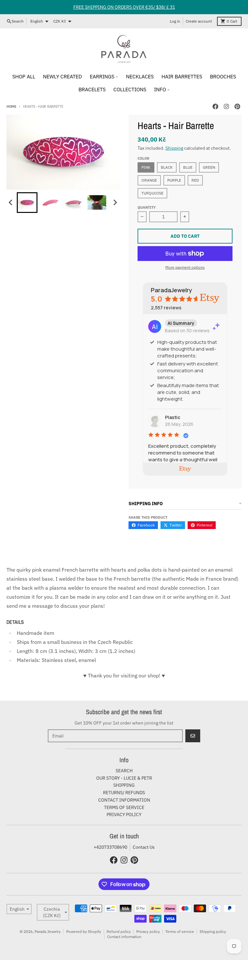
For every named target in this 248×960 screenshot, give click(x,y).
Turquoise (152, 193)
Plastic (172, 417)
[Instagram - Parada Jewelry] (226, 106)
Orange (149, 180)
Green (209, 167)
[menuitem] (27, 202)
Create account (199, 21)
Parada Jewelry (48, 931)
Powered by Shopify (83, 931)
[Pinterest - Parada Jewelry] (237, 106)
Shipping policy (213, 931)
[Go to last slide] (11, 202)
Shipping (174, 148)
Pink (145, 167)
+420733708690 (110, 847)
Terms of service (179, 931)
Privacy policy (148, 931)
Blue (187, 167)
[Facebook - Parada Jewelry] (215, 106)
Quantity (147, 207)
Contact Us (144, 847)
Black (167, 167)
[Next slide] (114, 202)
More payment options (185, 267)
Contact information (124, 936)
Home (11, 106)
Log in (175, 21)
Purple (174, 180)
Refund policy (119, 931)
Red (195, 180)
